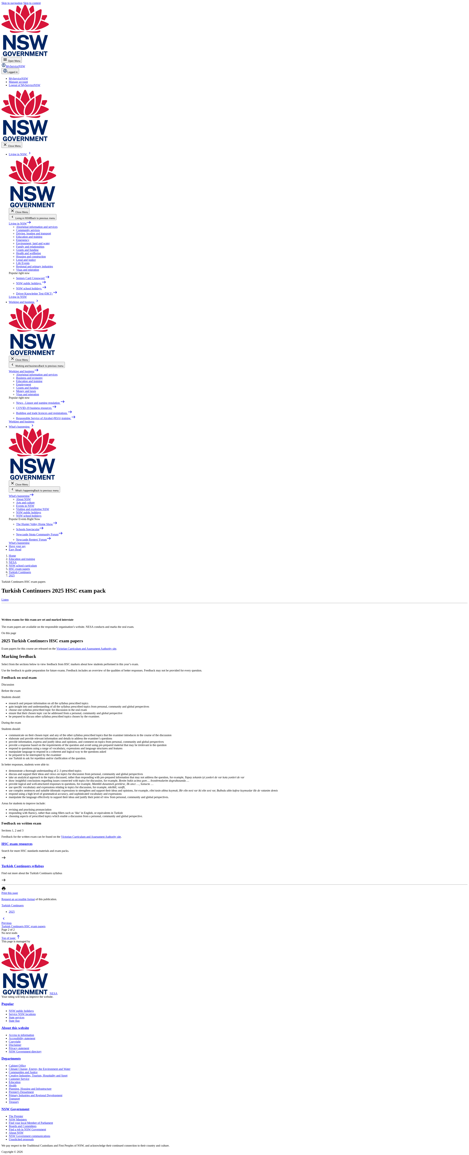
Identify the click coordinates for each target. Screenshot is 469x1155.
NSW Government (15, 1109)
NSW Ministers (18, 1119)
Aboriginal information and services (37, 226)
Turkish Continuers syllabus (22, 866)
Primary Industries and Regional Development (35, 1095)
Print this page (9, 893)
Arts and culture (25, 502)
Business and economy (29, 377)
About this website (15, 1028)
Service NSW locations (22, 1014)
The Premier (16, 1116)
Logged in (12, 72)
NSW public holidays (28, 512)
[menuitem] (18, 78)
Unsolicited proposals (21, 1139)
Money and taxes (26, 391)
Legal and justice (26, 259)
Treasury (14, 1101)
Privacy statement (19, 1048)
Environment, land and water (33, 243)
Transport (14, 1098)
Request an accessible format (18, 899)
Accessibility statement (22, 1038)
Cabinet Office (17, 1065)
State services (16, 1017)
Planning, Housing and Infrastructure (30, 1088)
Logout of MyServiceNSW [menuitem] (24, 85)
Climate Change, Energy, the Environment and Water (39, 1068)
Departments (11, 1058)
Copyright (15, 1041)
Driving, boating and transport (33, 233)
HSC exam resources (16, 844)
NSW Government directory (25, 1051)
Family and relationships (30, 246)
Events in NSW (25, 505)
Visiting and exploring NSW (32, 509)
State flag (14, 1020)
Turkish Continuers (12, 905)
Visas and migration (27, 269)
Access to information (21, 1035)
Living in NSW (20, 223)
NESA (54, 993)
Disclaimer (15, 1044)
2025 (12, 911)
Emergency (22, 240)
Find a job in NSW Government (27, 1129)
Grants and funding (27, 249)
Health (12, 1085)
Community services (28, 230)
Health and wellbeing (28, 253)
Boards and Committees (22, 1126)
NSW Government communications (29, 1136)
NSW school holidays (28, 515)
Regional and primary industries (34, 266)
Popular (7, 1004)
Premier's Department (21, 1092)
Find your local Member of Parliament (31, 1122)
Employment (23, 384)
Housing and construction (31, 256)
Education (15, 1082)
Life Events (22, 263)
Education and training (29, 236)
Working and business (24, 371)
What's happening (21, 495)
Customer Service (19, 1078)
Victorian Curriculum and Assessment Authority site (86, 648)
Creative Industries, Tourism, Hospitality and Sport (38, 1075)
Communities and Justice (23, 1072)
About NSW (23, 499)
